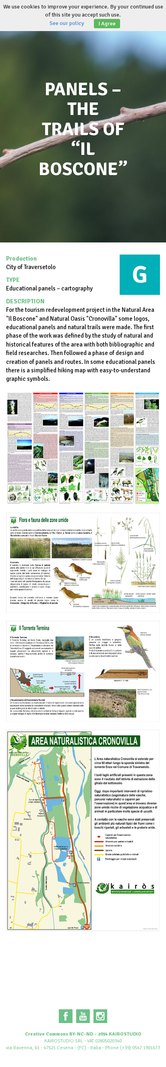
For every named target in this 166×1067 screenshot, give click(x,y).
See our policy (67, 23)
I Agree (107, 23)
